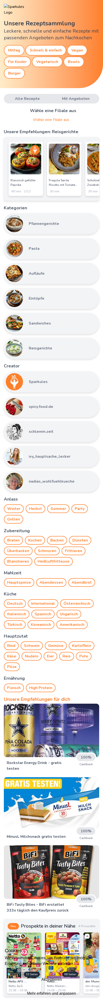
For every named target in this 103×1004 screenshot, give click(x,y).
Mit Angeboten (76, 98)
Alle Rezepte (27, 98)
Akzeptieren (51, 979)
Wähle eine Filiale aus (51, 119)
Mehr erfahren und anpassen (51, 993)
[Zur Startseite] (18, 9)
